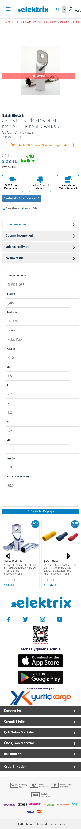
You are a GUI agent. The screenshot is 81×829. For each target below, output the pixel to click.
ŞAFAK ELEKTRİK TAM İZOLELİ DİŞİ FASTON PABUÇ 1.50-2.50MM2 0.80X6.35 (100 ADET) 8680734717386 (60, 569)
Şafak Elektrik (13, 561)
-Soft (20, 824)
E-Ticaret (28, 824)
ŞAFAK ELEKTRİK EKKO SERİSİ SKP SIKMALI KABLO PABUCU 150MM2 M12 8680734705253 (20, 569)
